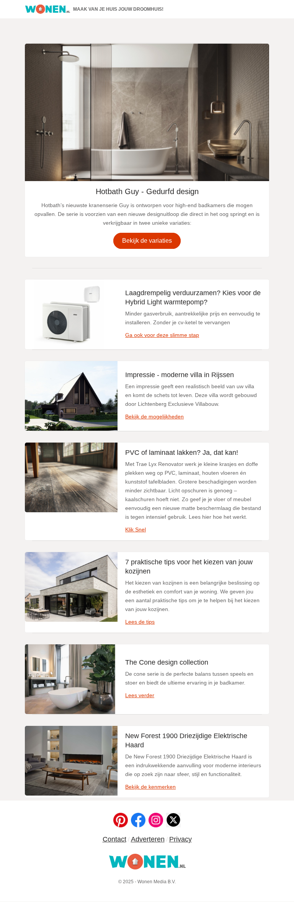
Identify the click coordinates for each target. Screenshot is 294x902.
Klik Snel (135, 529)
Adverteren (148, 839)
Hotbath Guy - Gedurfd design (147, 191)
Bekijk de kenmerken (150, 787)
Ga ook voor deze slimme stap (162, 335)
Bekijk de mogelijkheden (154, 416)
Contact (114, 839)
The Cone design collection (166, 662)
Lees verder (139, 695)
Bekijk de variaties (147, 240)
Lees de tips (140, 622)
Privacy (180, 839)
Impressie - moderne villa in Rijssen (179, 375)
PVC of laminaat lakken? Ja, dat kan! (181, 452)
